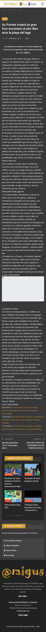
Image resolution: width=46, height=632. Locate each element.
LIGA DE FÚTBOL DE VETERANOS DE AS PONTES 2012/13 (35, 445)
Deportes (8, 474)
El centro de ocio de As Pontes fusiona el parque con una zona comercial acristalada (20, 410)
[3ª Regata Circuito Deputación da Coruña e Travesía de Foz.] (33, 496)
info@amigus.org (23, 611)
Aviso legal (10, 555)
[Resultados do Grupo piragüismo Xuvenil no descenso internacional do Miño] (13, 470)
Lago (5, 19)
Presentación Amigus (14, 541)
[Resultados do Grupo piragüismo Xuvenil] (33, 470)
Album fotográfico (12, 545)
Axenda (8, 500)
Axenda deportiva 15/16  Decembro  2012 (10, 445)
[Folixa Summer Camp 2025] (13, 496)
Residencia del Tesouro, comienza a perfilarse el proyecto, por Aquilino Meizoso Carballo (23, 419)
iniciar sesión (13, 533)
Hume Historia (11, 550)
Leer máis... (23, 596)
